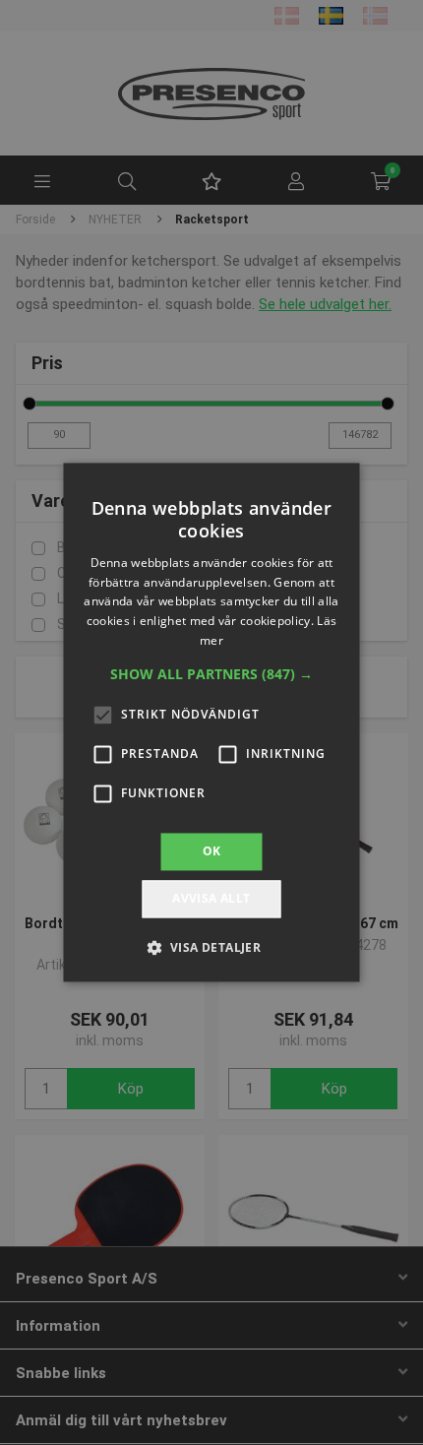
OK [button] (212, 851)
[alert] (211, 722)
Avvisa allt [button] (211, 899)
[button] (211, 674)
